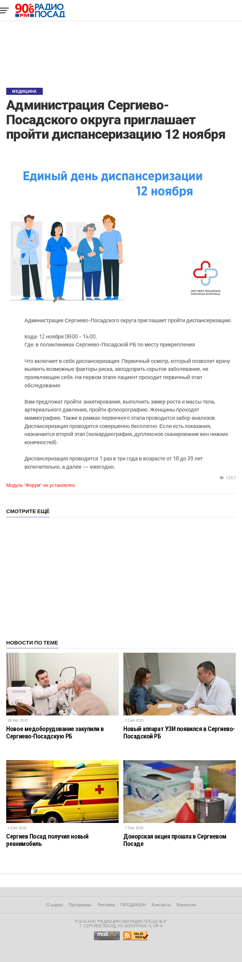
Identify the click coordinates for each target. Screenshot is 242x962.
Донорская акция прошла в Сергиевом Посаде (175, 839)
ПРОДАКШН (133, 904)
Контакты (161, 904)
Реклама (106, 904)
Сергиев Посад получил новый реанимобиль (47, 839)
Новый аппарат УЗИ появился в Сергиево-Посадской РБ (179, 732)
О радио (54, 904)
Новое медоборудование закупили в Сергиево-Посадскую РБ (55, 732)
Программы (80, 904)
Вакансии (186, 904)
